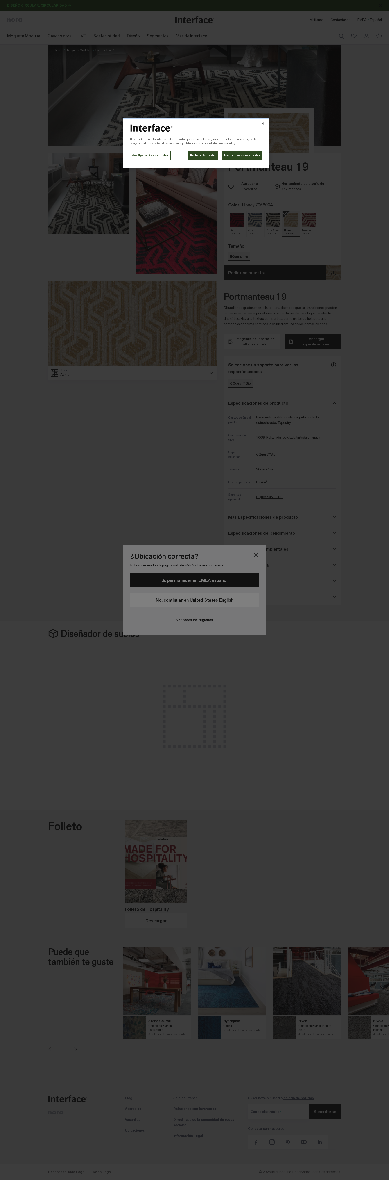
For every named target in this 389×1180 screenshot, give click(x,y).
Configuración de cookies (150, 155)
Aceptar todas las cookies (242, 155)
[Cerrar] (263, 123)
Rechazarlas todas (203, 155)
